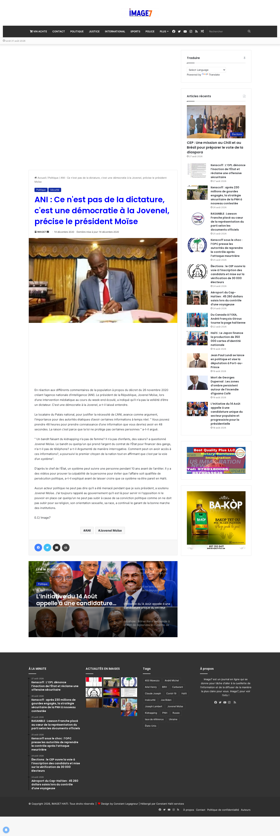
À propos (188, 809)
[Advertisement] (57, 107)
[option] (103, 599)
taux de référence (154, 719)
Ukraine (173, 719)
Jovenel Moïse (111, 530)
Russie (176, 712)
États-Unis (150, 725)
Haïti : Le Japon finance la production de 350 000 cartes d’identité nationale (227, 339)
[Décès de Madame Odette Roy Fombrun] (129, 707)
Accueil (41, 177)
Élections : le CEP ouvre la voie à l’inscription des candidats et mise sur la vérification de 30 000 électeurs (228, 274)
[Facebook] (216, 702)
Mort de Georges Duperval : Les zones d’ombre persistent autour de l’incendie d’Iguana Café (225, 385)
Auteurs (245, 809)
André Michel (172, 680)
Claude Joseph (153, 693)
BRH (164, 687)
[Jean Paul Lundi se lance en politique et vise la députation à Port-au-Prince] (197, 360)
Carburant (177, 687)
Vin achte (40, 31)
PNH (164, 712)
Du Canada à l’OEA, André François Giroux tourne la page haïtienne (228, 319)
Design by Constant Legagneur (119, 803)
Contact (58, 31)
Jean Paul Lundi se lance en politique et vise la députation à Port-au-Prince (227, 361)
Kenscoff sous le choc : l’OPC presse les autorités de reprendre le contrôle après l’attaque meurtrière (227, 248)
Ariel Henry (151, 687)
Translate (214, 74)
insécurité (150, 699)
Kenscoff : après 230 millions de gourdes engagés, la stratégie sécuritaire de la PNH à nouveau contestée (226, 195)
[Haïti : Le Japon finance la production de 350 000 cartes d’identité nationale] (197, 338)
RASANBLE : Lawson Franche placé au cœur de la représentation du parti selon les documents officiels (227, 222)
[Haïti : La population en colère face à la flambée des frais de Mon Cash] (94, 681)
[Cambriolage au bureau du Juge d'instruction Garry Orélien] (94, 703)
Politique (77, 31)
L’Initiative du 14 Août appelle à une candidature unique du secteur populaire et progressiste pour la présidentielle (227, 414)
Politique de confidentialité (223, 809)
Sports (135, 31)
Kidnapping (151, 712)
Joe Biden (166, 699)
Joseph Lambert (153, 706)
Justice (94, 31)
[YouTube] (225, 702)
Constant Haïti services (170, 803)
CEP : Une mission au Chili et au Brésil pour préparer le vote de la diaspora (215, 147)
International (115, 31)
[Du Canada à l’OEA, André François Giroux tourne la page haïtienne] (197, 320)
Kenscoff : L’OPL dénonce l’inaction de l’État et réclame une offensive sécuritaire (228, 171)
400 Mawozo (152, 680)
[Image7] (140, 13)
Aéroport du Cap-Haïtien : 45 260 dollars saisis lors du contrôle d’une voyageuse (227, 298)
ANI (88, 530)
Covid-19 (171, 693)
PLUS (163, 31)
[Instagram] (230, 702)
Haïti (184, 693)
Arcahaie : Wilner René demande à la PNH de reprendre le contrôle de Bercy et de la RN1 (70, 600)
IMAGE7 (41, 231)
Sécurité (54, 189)
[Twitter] (221, 702)
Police (150, 31)
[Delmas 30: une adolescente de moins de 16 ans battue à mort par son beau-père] (111, 692)
